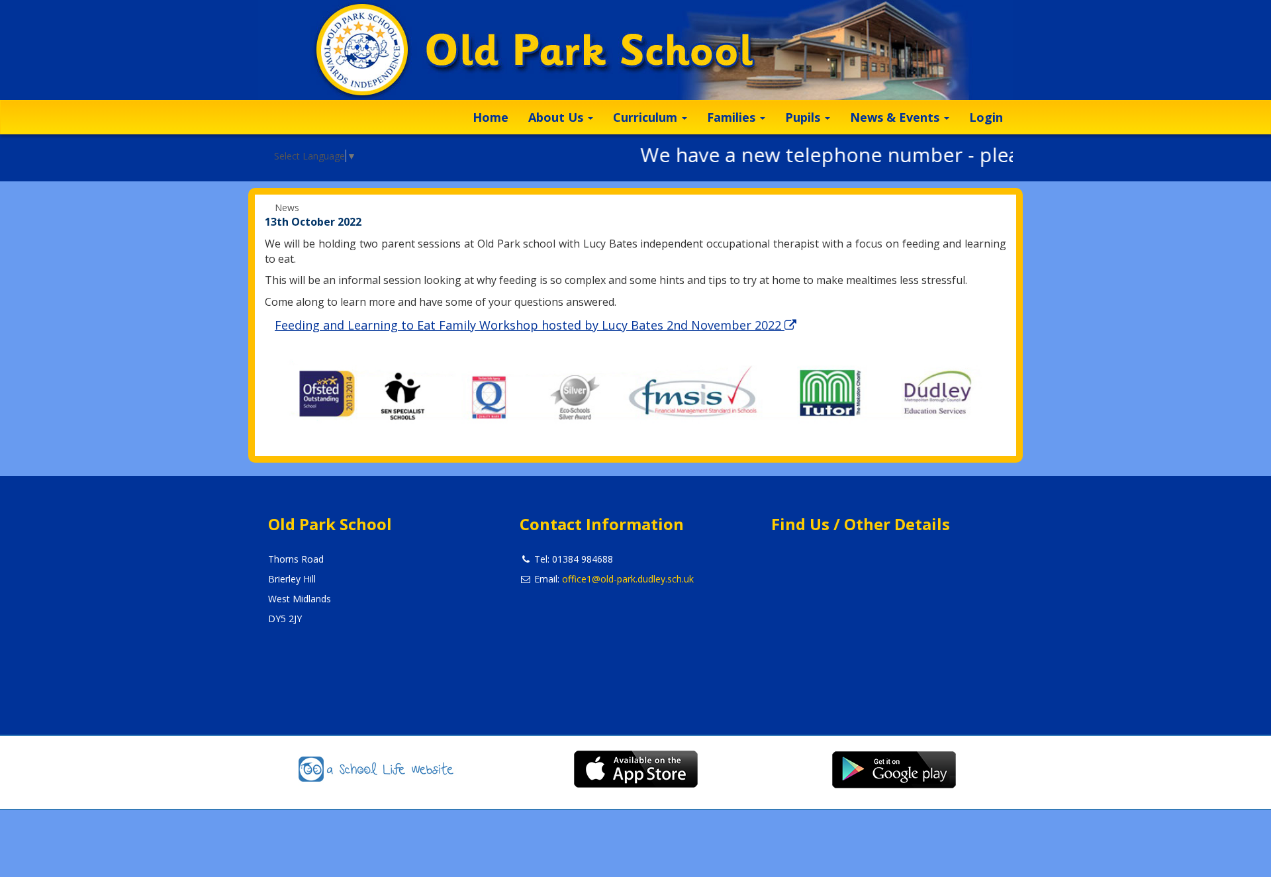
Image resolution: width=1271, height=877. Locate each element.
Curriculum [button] (647, 117)
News (287, 207)
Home (490, 117)
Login (986, 117)
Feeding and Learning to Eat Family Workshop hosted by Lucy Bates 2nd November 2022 (529, 325)
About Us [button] (557, 117)
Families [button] (733, 117)
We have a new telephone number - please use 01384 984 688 (910, 154)
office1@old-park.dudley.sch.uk (628, 579)
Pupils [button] (804, 117)
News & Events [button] (896, 117)
